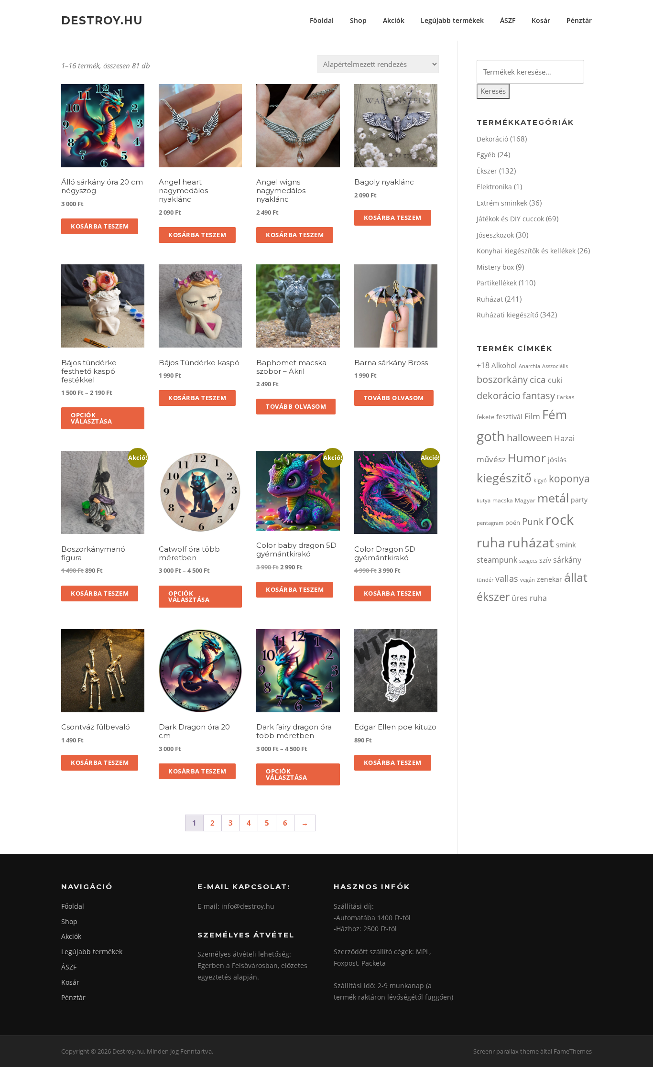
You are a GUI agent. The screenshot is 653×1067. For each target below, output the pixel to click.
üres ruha (529, 598)
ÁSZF (507, 20)
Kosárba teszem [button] (100, 226)
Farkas (566, 397)
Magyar (525, 500)
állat (576, 577)
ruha (491, 542)
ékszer (493, 596)
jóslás (557, 459)
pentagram (490, 522)
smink (566, 544)
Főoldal (322, 20)
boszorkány (502, 379)
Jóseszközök (495, 235)
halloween (529, 437)
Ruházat (490, 299)
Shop (358, 20)
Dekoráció (492, 138)
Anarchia (529, 366)
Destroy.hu (101, 20)
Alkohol (504, 365)
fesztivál (509, 416)
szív (545, 560)
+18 (483, 365)
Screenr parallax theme (506, 1051)
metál (553, 498)
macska (502, 500)
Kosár (541, 20)
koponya (569, 478)
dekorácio (499, 395)
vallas (506, 578)
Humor (527, 458)
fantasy (538, 395)
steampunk (497, 560)
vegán (527, 580)
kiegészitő (504, 477)
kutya (483, 500)
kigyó (540, 480)
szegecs (528, 560)
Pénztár (579, 20)
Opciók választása (91, 418)
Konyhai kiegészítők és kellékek (526, 250)
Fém (554, 414)
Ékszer (487, 170)
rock (559, 519)
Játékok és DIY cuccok (510, 218)
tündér (485, 579)
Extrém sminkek (502, 202)
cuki (555, 380)
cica (538, 379)
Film (532, 416)
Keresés (493, 91)
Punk (533, 521)
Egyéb (486, 154)
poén (512, 522)
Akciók (393, 20)
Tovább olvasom (296, 406)
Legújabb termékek (452, 20)
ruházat (530, 542)
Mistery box (495, 267)
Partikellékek (497, 282)
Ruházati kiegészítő (507, 314)
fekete (485, 417)
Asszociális (555, 366)
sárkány (567, 560)
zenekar (549, 579)
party (579, 499)
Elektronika (494, 186)
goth (491, 436)
